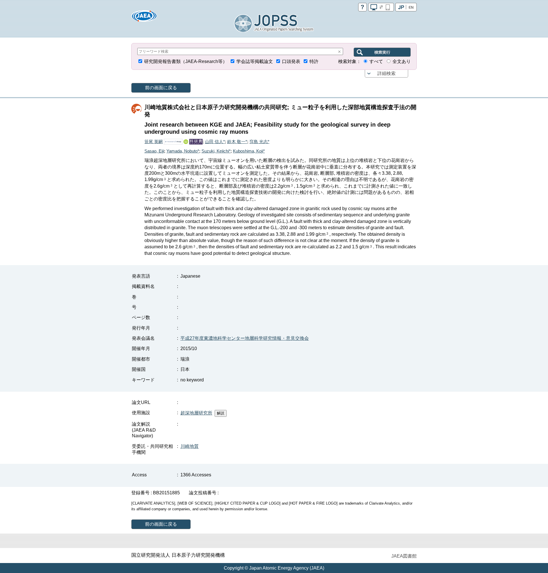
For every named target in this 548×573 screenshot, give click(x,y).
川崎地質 (189, 446)
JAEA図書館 (404, 556)
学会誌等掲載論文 (254, 61)
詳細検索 (386, 73)
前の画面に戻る (161, 87)
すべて (376, 61)
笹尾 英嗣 (153, 141)
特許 (314, 61)
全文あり (401, 61)
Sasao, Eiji (154, 151)
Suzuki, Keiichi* (216, 151)
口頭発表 (291, 61)
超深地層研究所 (196, 413)
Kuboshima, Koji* (249, 151)
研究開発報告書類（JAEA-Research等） (185, 61)
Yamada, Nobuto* (182, 151)
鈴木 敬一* (237, 141)
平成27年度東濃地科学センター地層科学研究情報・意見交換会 (244, 338)
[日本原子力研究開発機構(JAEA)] (144, 17)
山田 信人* (215, 141)
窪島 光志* (259, 141)
